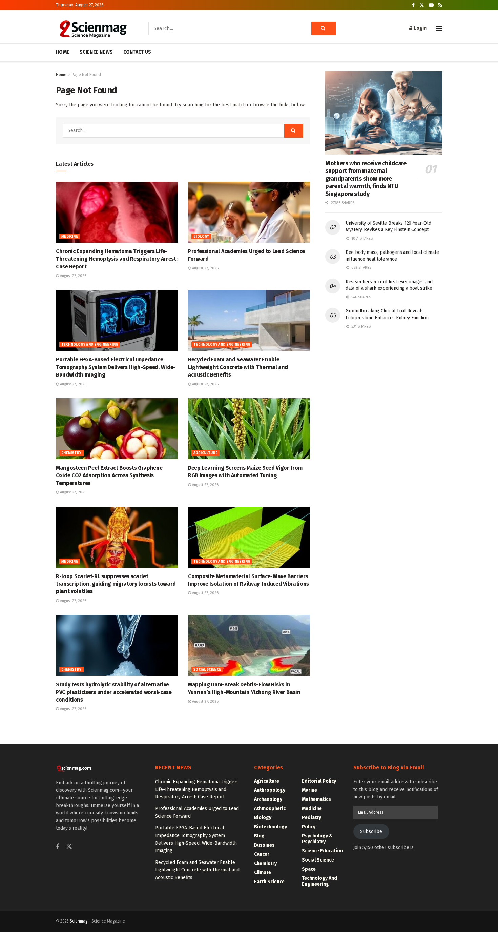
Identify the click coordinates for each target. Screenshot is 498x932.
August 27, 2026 (72, 275)
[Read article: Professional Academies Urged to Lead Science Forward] (249, 212)
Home (61, 74)
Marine (309, 790)
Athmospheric (270, 808)
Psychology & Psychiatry (317, 839)
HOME (62, 52)
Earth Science (269, 882)
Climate (262, 872)
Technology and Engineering (89, 345)
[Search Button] (323, 28)
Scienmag (79, 921)
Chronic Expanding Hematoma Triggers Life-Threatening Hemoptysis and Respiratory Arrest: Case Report (116, 259)
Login (420, 28)
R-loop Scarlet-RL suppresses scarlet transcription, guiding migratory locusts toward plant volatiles (116, 584)
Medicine (69, 237)
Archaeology (268, 799)
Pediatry (311, 817)
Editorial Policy (319, 781)
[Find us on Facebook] (413, 5)
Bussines (264, 845)
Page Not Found (86, 74)
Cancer (261, 854)
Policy (308, 827)
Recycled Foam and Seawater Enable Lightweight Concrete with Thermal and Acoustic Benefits (238, 367)
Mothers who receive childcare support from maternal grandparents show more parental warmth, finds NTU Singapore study (366, 179)
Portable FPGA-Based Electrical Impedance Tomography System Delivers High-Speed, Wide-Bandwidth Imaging (115, 367)
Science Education (322, 851)
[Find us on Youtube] (431, 5)
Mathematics (316, 799)
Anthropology (269, 790)
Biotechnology (270, 827)
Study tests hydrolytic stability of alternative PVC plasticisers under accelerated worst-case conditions (114, 692)
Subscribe (371, 831)
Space (309, 869)
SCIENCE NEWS (96, 52)
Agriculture (205, 453)
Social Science (207, 670)
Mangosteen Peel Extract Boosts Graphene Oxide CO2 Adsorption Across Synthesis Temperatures (109, 475)
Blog (259, 836)
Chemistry (71, 453)
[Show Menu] (439, 28)
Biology (201, 237)
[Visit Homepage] (92, 28)
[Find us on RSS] (440, 5)
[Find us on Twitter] (421, 5)
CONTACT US (137, 52)
